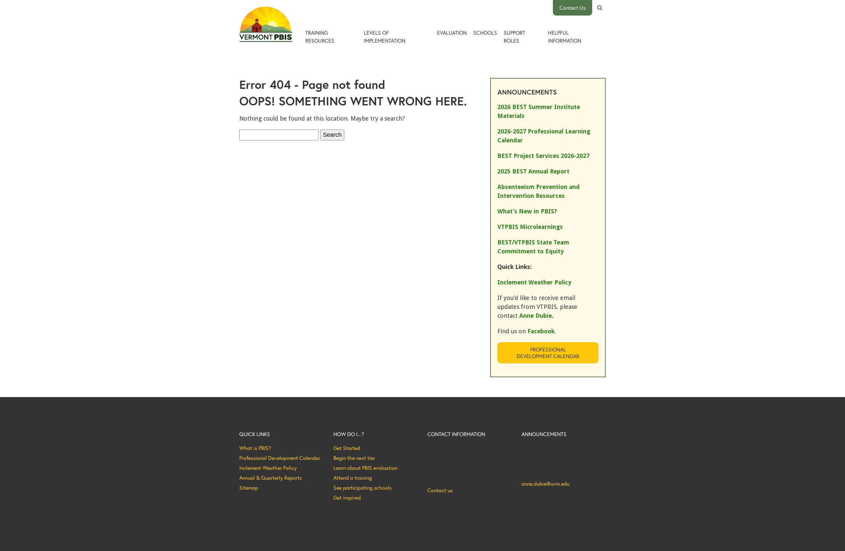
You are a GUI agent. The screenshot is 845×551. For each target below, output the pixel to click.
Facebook (541, 331)
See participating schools (362, 487)
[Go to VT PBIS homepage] (265, 24)
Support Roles (514, 36)
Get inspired (347, 497)
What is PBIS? (255, 448)
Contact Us (572, 7)
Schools (485, 32)
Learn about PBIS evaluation (365, 467)
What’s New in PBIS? (527, 211)
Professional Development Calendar (548, 352)
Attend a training (352, 477)
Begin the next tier (354, 458)
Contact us (440, 490)
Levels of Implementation (384, 36)
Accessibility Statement (583, 533)
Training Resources (319, 36)
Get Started (346, 448)
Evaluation (452, 32)
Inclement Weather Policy (268, 467)
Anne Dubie (535, 315)
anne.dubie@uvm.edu (545, 483)
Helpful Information (564, 36)
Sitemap (248, 487)
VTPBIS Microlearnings (530, 226)
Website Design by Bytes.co (267, 540)
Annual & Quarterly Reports (270, 477)
